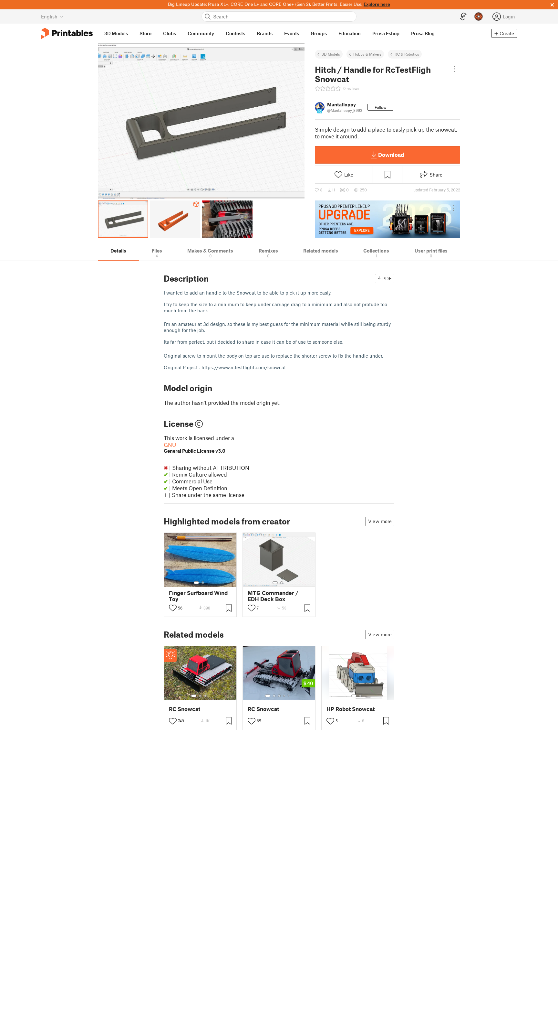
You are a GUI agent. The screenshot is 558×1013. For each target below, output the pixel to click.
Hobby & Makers (367, 54)
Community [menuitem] (201, 33)
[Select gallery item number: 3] (205, 696)
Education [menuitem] (349, 33)
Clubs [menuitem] (169, 33)
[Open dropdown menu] (454, 69)
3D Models (331, 54)
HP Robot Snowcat (350, 709)
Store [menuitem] (145, 33)
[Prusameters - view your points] (478, 16)
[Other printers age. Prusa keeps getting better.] (387, 219)
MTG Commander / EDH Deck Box (273, 596)
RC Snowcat (184, 709)
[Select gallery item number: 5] (289, 696)
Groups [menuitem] (319, 33)
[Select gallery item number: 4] (284, 696)
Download (391, 154)
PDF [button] (387, 278)
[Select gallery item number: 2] (203, 582)
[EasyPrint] (463, 16)
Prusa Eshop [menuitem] (385, 33)
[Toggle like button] (173, 608)
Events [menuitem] (291, 33)
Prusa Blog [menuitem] (423, 33)
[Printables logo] (67, 33)
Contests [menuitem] (235, 33)
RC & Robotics (407, 54)
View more (380, 521)
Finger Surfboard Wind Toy (198, 596)
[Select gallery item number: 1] (196, 582)
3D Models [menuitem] (116, 33)
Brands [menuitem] (265, 33)
